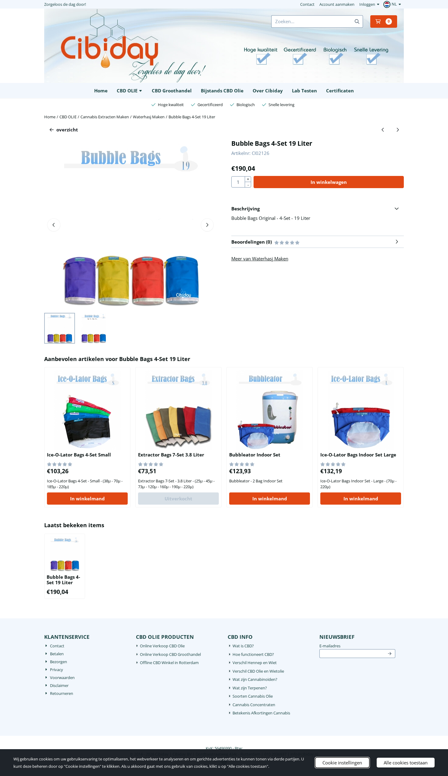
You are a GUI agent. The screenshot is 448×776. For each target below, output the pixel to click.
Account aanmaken (336, 4)
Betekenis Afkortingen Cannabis (261, 713)
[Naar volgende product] (398, 129)
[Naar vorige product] (383, 129)
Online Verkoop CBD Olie (162, 646)
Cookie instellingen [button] (342, 763)
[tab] (317, 209)
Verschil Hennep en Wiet (255, 662)
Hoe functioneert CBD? (253, 654)
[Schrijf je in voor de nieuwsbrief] (390, 653)
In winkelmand (87, 498)
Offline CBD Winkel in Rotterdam (169, 662)
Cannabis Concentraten (254, 704)
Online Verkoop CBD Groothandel (170, 654)
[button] (393, 4)
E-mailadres (357, 646)
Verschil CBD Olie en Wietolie (258, 671)
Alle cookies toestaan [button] (406, 763)
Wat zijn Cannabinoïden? (255, 679)
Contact (307, 4)
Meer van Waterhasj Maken (259, 259)
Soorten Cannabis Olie (253, 696)
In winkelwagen (329, 182)
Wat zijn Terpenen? (250, 688)
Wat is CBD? (243, 646)
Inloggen (367, 4)
